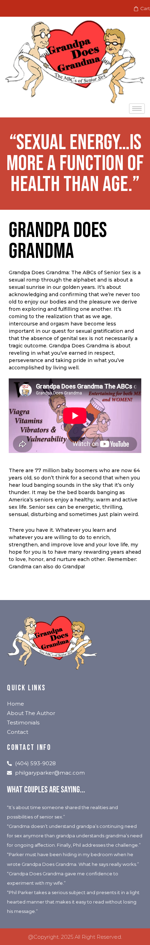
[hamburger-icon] (137, 108)
